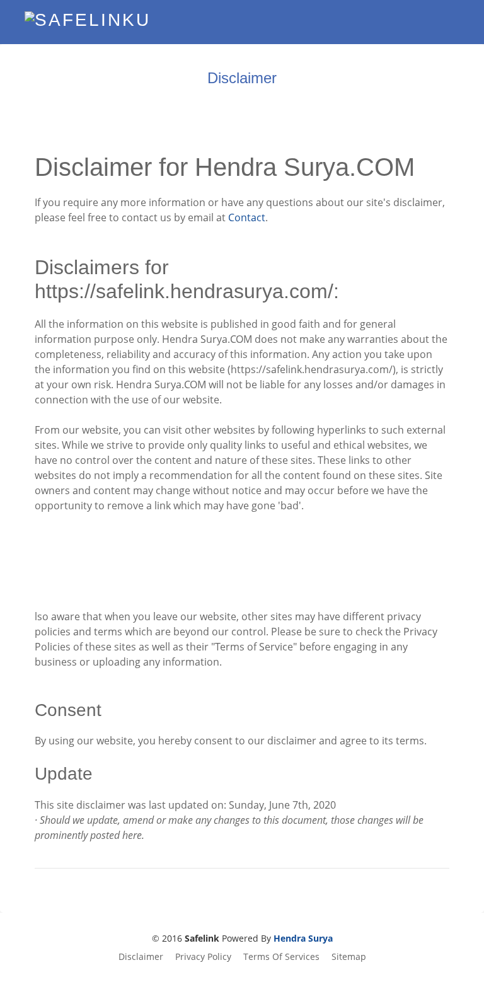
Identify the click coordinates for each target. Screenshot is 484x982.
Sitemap (348, 956)
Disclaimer (140, 956)
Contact (246, 217)
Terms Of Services (281, 956)
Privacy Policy (203, 956)
